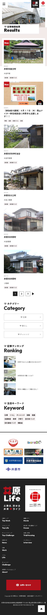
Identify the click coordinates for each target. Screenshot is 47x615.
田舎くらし (15, 121)
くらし (12, 415)
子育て (20, 419)
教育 (14, 419)
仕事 (6, 415)
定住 (10, 121)
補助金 (20, 423)
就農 (33, 415)
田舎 (21, 121)
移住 (6, 121)
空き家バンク (13, 77)
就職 (28, 415)
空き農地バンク (10, 423)
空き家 (6, 77)
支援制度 (8, 419)
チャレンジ (21, 415)
